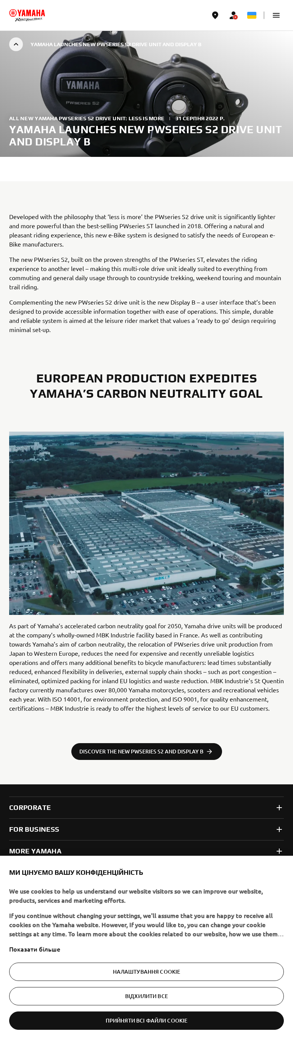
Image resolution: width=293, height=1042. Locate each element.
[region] (146, 949)
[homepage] (27, 15)
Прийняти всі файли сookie (147, 1020)
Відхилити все (146, 996)
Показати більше (34, 949)
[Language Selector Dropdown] (251, 15)
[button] (276, 15)
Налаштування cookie (146, 971)
